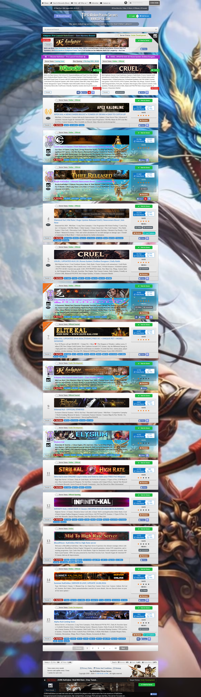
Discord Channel (63, 16)
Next (123, 648)
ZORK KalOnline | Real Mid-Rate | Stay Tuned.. (77, 680)
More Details (50, 690)
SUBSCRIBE (154, 3)
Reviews (145, 120)
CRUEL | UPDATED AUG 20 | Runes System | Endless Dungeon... (133, 57)
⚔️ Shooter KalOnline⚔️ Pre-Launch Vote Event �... (67, 57)
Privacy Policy (87, 668)
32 (116, 648)
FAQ (75, 3)
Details (48, 44)
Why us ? (83, 3)
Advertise (94, 3)
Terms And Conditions (103, 668)
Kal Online (46, 40)
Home (46, 3)
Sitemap (118, 668)
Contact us (106, 3)
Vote (98, 70)
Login (133, 16)
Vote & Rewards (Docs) (60, 3)
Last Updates (150, 233)
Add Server (145, 16)
